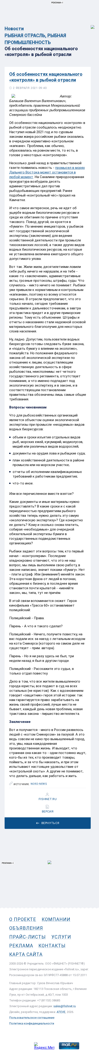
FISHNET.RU (48, 799)
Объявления (26, 928)
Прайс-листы (27, 936)
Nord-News (39, 784)
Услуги (61, 936)
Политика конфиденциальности (31, 1023)
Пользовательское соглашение (31, 1017)
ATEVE (61, 1012)
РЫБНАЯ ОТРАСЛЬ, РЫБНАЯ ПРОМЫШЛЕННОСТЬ (35, 39)
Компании (56, 919)
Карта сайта (26, 954)
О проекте (22, 919)
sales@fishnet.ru (64, 1006)
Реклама (21, 945)
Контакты (51, 945)
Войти (89, 25)
